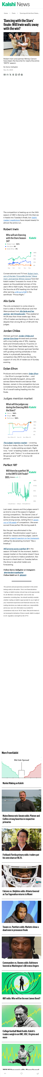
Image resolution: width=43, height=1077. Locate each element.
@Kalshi (23, 575)
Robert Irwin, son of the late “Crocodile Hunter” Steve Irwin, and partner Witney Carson (21, 276)
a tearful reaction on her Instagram (24, 538)
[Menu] (40, 4)
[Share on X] (10, 75)
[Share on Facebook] (7, 75)
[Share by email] (5, 75)
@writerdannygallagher (13, 572)
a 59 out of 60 (20, 292)
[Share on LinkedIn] (16, 75)
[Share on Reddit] (19, 75)
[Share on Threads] (13, 75)
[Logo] (16, 4)
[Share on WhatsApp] (22, 75)
